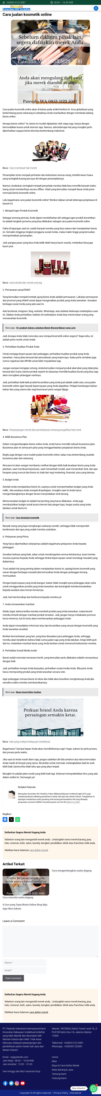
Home (55, 1057)
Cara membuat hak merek (23, 168)
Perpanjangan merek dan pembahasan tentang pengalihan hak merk (45, 429)
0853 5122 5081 (73, 802)
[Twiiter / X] (11, 1083)
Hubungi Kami (59, 1078)
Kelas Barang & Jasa (62, 1069)
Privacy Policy (61, 1093)
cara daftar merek (38, 850)
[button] (93, 1088)
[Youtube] (22, 1083)
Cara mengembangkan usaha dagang (72, 870)
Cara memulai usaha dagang (18, 897)
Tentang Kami (59, 1074)
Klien (54, 1061)
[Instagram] (17, 1083)
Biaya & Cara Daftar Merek (65, 1065)
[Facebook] (5, 1083)
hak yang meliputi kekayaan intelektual (29, 741)
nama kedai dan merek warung (25, 282)
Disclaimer (75, 1093)
